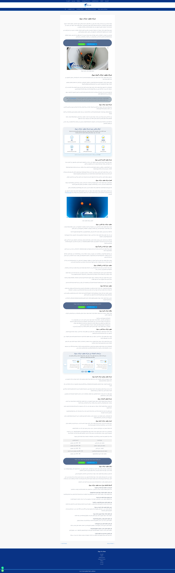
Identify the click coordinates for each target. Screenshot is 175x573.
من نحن (73, 1)
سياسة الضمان (95, 1)
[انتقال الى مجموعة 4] (82, 371)
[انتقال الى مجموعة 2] (89, 371)
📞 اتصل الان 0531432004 (92, 44)
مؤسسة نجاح (73, 98)
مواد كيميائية (68, 192)
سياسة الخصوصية (86, 1)
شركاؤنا (78, 1)
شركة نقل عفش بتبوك (102, 9)
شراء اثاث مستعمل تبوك (90, 9)
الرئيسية (107, 1)
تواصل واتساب (81, 44)
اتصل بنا (68, 1)
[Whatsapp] (2, 570)
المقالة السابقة (111, 543)
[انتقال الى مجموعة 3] (85, 371)
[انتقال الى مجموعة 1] (92, 371)
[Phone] (2, 568)
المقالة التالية (63, 543)
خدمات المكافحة (80, 9)
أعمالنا (101, 1)
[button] (65, 9)
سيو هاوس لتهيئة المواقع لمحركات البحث (87, 571)
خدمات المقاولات (71, 9)
